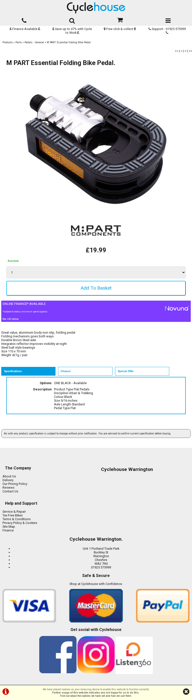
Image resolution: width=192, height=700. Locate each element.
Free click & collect (120, 29)
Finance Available (25, 29)
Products (7, 42)
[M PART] (96, 244)
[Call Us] (24, 20)
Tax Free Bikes (12, 515)
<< (176, 51)
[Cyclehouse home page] (96, 8)
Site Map (8, 526)
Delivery (8, 480)
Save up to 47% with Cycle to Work (73, 31)
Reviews (8, 487)
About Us (9, 476)
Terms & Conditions (16, 519)
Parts (19, 42)
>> (190, 51)
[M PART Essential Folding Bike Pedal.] (96, 144)
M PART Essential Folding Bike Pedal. (69, 42)
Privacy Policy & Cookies (19, 523)
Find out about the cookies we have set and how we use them (95, 695)
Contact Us (10, 491)
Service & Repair (14, 511)
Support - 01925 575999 (168, 29)
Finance (8, 530)
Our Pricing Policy (14, 484)
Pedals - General (34, 42)
